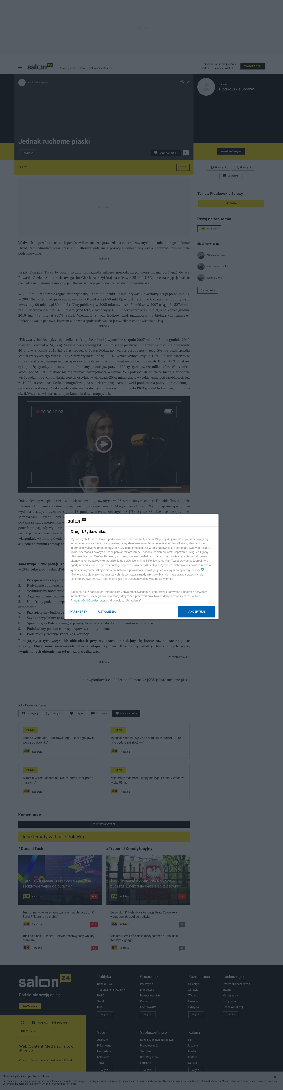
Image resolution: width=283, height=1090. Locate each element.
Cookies (93, 600)
